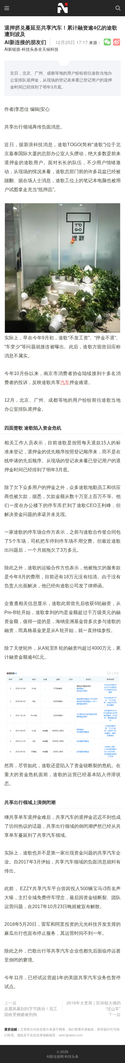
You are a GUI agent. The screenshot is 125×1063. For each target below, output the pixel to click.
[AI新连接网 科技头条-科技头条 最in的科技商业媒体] (62, 7)
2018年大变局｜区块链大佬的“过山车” (94, 1005)
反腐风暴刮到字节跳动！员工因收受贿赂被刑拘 (30, 1011)
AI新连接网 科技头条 (62, 1056)
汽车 (64, 382)
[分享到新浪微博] (116, 42)
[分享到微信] (107, 42)
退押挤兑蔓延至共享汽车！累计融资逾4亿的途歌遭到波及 (60, 31)
